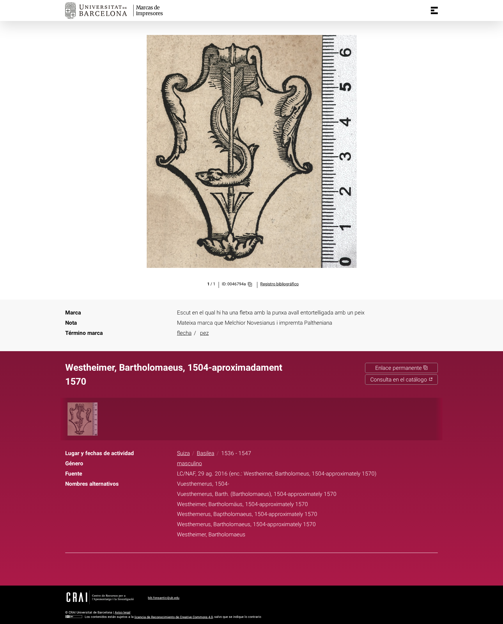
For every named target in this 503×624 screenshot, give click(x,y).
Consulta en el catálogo (399, 379)
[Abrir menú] (434, 10)
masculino (189, 463)
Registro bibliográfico (279, 284)
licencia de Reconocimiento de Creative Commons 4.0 (173, 617)
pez (204, 333)
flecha (184, 333)
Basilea (205, 453)
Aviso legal (122, 612)
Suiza (183, 453)
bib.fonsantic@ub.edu (163, 598)
